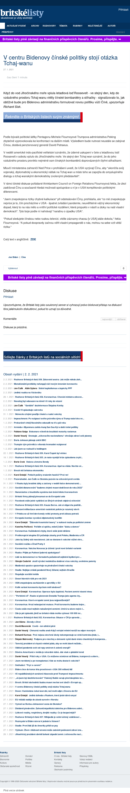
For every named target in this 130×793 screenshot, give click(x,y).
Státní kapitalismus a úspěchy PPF (55, 388)
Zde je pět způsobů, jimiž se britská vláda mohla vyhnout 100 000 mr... (48, 613)
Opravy (57, 762)
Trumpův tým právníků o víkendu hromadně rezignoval (40, 444)
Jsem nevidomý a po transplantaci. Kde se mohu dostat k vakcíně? (47, 660)
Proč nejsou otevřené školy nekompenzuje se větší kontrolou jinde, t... (66, 634)
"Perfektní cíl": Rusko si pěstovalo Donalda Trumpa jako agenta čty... (48, 595)
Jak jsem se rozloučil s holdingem (30, 448)
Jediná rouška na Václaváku (27, 392)
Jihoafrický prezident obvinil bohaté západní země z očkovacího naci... (48, 734)
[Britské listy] (43, 118)
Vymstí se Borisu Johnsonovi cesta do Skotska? (38, 703)
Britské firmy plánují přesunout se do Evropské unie (40, 496)
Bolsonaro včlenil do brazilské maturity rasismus (52, 431)
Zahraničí (4, 755)
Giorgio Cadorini (23, 561)
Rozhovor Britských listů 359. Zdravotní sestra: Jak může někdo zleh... (48, 379)
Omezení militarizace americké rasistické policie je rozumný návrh (47, 509)
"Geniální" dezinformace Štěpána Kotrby (43, 405)
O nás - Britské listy (63, 755)
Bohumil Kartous (23, 634)
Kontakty (58, 759)
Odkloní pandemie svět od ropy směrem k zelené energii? (42, 647)
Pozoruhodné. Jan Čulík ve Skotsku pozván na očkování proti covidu (47, 478)
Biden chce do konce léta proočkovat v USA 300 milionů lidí (43, 669)
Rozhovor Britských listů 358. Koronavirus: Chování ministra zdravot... (49, 396)
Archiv (35, 25)
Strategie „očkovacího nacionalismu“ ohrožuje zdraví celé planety (60, 435)
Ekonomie (4, 759)
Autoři (111, 25)
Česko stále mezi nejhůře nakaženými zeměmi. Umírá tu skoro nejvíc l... (49, 608)
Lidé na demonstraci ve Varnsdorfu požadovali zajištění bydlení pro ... (48, 556)
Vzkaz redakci (86, 759)
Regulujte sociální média (27, 574)
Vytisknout (13, 268)
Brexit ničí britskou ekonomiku (29, 470)
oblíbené (121, 319)
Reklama (58, 766)
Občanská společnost (10, 766)
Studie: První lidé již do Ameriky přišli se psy (36, 725)
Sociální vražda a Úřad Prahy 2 (30, 543)
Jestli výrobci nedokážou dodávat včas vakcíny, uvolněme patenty (64, 561)
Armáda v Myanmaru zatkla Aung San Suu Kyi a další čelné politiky (46, 427)
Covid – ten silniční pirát (43, 626)
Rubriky (78, 25)
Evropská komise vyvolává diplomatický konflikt (38, 517)
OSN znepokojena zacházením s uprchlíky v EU (38, 582)
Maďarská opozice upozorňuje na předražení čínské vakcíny (44, 565)
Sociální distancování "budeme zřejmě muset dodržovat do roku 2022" (49, 487)
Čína (23, 257)
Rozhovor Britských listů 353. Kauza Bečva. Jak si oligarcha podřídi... (48, 505)
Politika (28, 759)
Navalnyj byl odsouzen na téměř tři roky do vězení (38, 401)
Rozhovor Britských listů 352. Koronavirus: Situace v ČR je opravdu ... (47, 617)
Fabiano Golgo (21, 431)
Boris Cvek (19, 461)
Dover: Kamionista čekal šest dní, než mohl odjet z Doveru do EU (46, 690)
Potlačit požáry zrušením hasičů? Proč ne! (48, 474)
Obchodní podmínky (63, 769)
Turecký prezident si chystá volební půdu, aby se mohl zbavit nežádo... (48, 643)
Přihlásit (123, 9)
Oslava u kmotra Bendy (37, 461)
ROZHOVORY (49, 25)
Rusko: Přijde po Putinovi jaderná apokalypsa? (37, 552)
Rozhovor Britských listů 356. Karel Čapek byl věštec (41, 453)
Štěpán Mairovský (24, 639)
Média (28, 762)
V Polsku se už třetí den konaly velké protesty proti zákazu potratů (47, 513)
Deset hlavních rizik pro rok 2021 (31, 578)
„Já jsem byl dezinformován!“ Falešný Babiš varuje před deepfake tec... (49, 677)
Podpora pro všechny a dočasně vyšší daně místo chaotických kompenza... (70, 639)
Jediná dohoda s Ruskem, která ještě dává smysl (52, 695)
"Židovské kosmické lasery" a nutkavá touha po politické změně (60, 522)
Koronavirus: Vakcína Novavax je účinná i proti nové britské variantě (48, 548)
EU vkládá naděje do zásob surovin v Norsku (36, 699)
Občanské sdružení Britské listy (33, 781)
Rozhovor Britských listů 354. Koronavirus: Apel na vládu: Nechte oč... (49, 465)
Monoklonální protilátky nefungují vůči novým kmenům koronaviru (45, 383)
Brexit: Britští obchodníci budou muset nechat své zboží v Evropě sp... (48, 682)
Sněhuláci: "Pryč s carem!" (28, 665)
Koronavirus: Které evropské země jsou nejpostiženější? (42, 600)
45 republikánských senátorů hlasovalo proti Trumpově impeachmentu (49, 673)
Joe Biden (13, 257)
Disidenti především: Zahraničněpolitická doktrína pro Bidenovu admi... (49, 708)
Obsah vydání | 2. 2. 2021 (20, 374)
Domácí (28, 755)
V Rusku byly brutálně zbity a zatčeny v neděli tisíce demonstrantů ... (48, 483)
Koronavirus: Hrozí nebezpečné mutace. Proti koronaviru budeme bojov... (50, 604)
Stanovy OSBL (86, 755)
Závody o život (34, 621)
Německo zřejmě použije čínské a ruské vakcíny (38, 414)
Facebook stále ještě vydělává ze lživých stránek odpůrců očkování (47, 500)
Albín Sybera (31, 388)
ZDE (33, 239)
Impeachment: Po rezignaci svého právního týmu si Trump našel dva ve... (49, 418)
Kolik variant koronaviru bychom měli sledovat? (38, 587)
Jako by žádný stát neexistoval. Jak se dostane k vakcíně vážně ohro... (49, 539)
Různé (28, 766)
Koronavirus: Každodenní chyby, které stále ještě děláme (42, 530)
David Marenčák (23, 626)
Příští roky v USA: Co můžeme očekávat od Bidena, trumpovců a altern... (64, 656)
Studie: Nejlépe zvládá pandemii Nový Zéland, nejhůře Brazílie (44, 569)
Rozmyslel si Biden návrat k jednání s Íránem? (37, 721)
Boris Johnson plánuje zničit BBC (30, 440)
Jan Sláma (20, 621)
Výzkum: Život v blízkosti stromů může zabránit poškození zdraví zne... (49, 729)
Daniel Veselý (20, 435)
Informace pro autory (89, 762)
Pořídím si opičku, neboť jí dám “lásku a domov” (57, 526)
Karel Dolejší (20, 474)
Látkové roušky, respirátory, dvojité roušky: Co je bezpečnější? (45, 712)
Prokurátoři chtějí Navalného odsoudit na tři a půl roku (40, 422)
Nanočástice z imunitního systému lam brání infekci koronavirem (46, 492)
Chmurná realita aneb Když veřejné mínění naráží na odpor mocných (62, 630)
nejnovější (107, 319)
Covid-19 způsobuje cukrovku (28, 409)
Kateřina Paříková (24, 526)
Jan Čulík (18, 388)
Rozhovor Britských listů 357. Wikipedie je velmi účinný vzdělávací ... (48, 716)
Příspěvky (7, 31)
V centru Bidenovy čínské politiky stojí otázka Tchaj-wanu (42, 686)
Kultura (3, 762)
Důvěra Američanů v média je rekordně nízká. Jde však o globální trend (49, 652)
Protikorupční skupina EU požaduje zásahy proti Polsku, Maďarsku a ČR (49, 535)
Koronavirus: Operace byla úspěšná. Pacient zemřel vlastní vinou (60, 591)
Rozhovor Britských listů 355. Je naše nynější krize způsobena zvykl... (49, 457)
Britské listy (23, 14)
